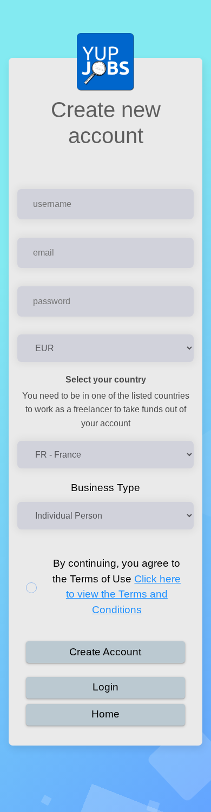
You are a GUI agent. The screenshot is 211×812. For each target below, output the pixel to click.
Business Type (105, 487)
